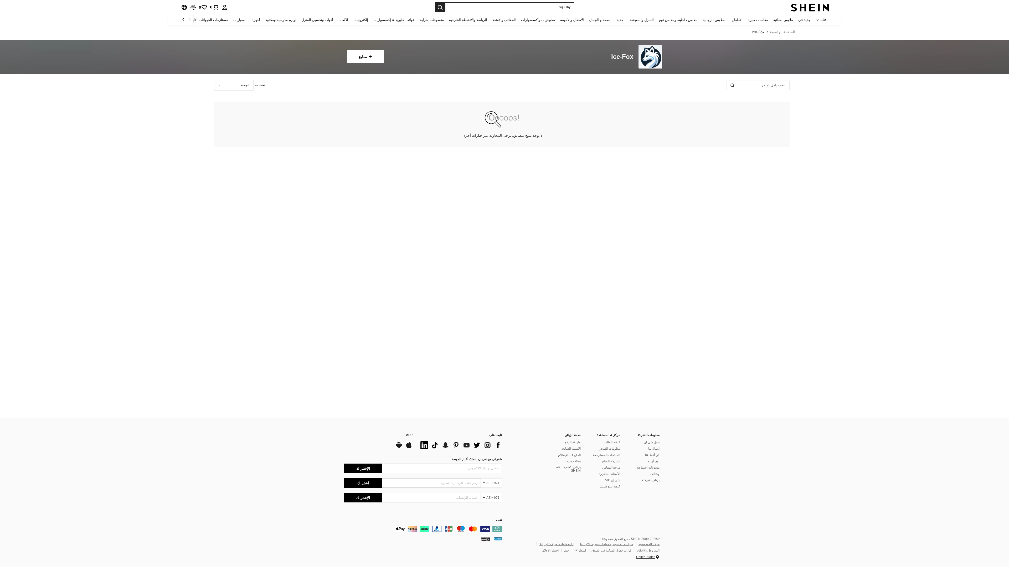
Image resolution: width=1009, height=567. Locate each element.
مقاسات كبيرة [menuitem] (758, 20)
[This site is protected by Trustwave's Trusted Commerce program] (498, 539)
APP (409, 435)
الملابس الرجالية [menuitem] (715, 20)
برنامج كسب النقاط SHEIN (568, 468)
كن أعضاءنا (652, 455)
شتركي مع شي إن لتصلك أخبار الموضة (477, 459)
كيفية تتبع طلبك (610, 486)
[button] (193, 7)
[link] (214, 7)
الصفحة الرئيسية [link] (782, 32)
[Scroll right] (183, 20)
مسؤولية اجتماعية (648, 467)
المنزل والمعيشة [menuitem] (642, 20)
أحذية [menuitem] (621, 20)
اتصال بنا (654, 448)
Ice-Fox (622, 57)
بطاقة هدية (574, 461)
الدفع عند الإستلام (569, 455)
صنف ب (260, 85)
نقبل (499, 520)
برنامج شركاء (651, 480)
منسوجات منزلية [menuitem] (432, 20)
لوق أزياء (654, 461)
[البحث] (440, 7)
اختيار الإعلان (550, 550)
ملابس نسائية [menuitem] (783, 20)
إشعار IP (580, 550)
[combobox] (234, 85)
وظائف (655, 474)
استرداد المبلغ (611, 461)
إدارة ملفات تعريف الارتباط (556, 544)
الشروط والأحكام (648, 550)
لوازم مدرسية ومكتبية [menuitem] (280, 20)
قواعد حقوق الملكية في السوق (611, 550)
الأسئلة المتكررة (609, 474)
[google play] (399, 447)
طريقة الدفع (573, 442)
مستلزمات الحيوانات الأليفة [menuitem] (208, 20)
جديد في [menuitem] (804, 20)
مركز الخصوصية (649, 544)
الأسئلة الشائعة (571, 448)
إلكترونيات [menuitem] (360, 20)
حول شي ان (652, 442)
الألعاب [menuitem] (343, 20)
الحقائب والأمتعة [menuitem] (504, 20)
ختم (566, 550)
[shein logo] (810, 7)
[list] (460, 445)
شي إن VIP (612, 480)
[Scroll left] (190, 20)
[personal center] (225, 7)
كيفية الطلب (612, 442)
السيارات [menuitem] (239, 20)
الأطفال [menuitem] (737, 20)
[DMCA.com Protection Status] (485, 539)
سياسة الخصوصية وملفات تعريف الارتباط (606, 544)
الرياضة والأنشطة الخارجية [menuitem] (468, 20)
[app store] (409, 447)
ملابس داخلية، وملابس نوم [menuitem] (678, 20)
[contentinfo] (423, 529)
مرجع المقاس (611, 467)
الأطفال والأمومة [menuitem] (572, 20)
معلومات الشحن (609, 448)
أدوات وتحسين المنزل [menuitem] (317, 20)
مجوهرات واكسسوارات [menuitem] (538, 20)
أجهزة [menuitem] (256, 20)
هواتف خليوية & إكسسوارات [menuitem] (394, 20)
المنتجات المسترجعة (606, 455)
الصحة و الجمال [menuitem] (600, 20)
